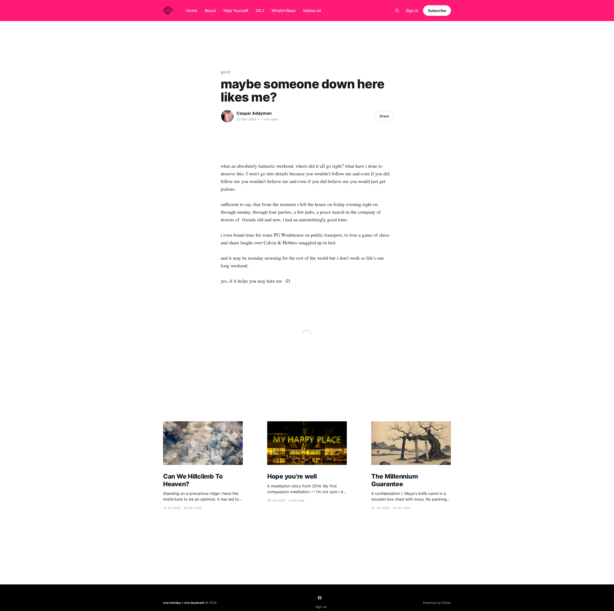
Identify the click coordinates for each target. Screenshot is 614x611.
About (210, 10)
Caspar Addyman (254, 113)
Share (384, 116)
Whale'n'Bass (284, 10)
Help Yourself (236, 10)
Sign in (412, 10)
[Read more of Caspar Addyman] (227, 116)
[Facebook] (320, 598)
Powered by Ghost (437, 603)
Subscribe (437, 10)
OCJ (260, 10)
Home (191, 10)
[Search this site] (397, 10)
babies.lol (312, 10)
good (225, 71)
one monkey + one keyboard (183, 603)
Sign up (321, 607)
